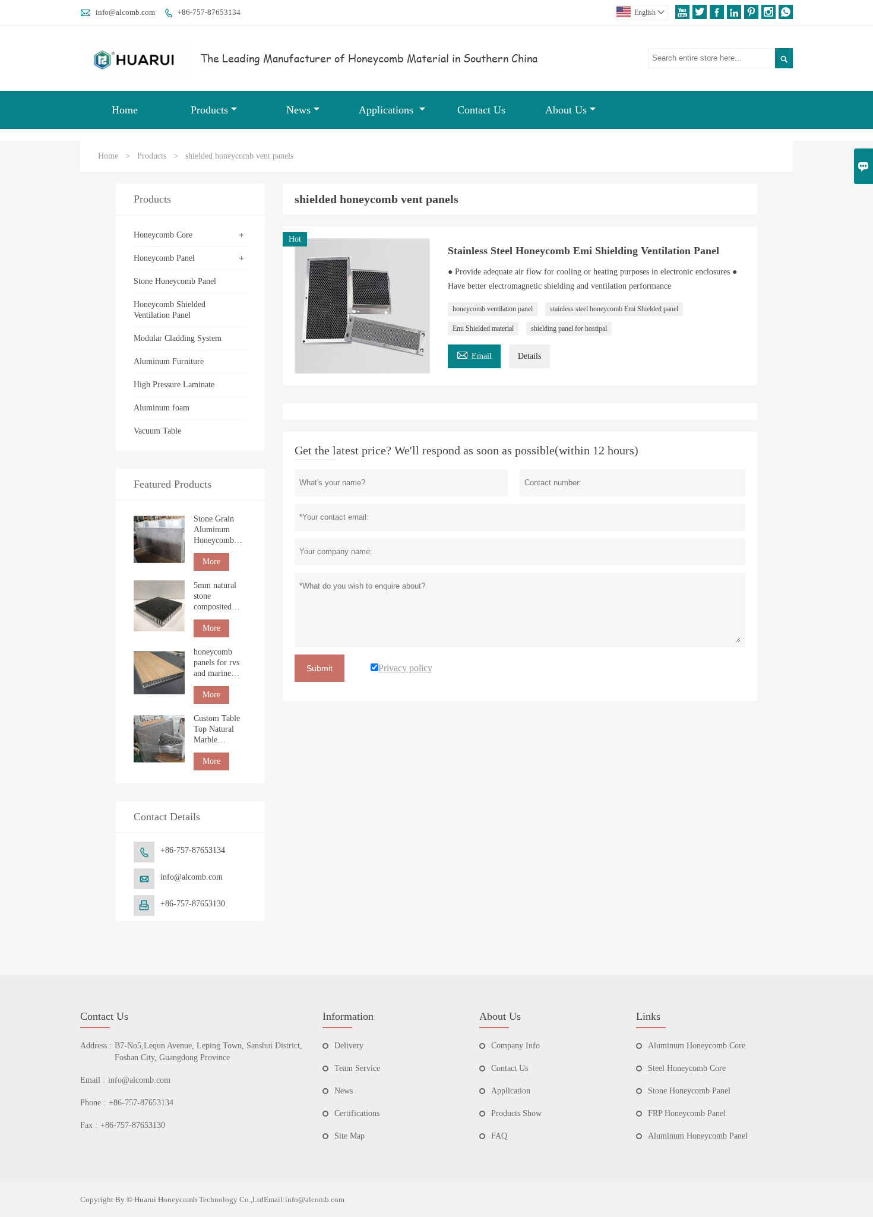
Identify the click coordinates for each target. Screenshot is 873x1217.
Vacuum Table (157, 430)
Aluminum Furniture (169, 361)
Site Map (349, 1135)
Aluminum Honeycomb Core (696, 1045)
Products (209, 110)
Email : (92, 1080)
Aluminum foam (161, 407)
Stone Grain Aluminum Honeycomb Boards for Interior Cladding (214, 530)
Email (474, 354)
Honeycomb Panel (164, 258)
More (211, 561)
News (298, 110)
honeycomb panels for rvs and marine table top (216, 663)
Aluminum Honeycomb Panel (698, 1135)
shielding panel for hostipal (569, 328)
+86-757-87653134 (209, 12)
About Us (566, 110)
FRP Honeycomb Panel (687, 1113)
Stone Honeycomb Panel (175, 281)
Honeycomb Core (163, 234)
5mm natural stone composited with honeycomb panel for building (215, 596)
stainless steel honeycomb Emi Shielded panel (614, 309)
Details (529, 356)
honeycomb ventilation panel (493, 309)
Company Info (515, 1045)
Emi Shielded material (483, 328)
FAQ (499, 1135)
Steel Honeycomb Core (687, 1068)
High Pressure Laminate (174, 384)
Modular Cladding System (178, 338)
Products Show (516, 1113)
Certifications (356, 1113)
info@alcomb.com (125, 12)
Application (510, 1090)
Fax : (88, 1125)
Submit (319, 668)
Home (125, 110)
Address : (96, 1045)
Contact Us (481, 110)
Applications (387, 110)
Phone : (93, 1102)
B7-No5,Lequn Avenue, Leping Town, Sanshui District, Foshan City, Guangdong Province (208, 1051)
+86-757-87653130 (192, 903)
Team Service (357, 1068)
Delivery (348, 1045)
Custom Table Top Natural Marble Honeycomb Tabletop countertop (217, 729)
